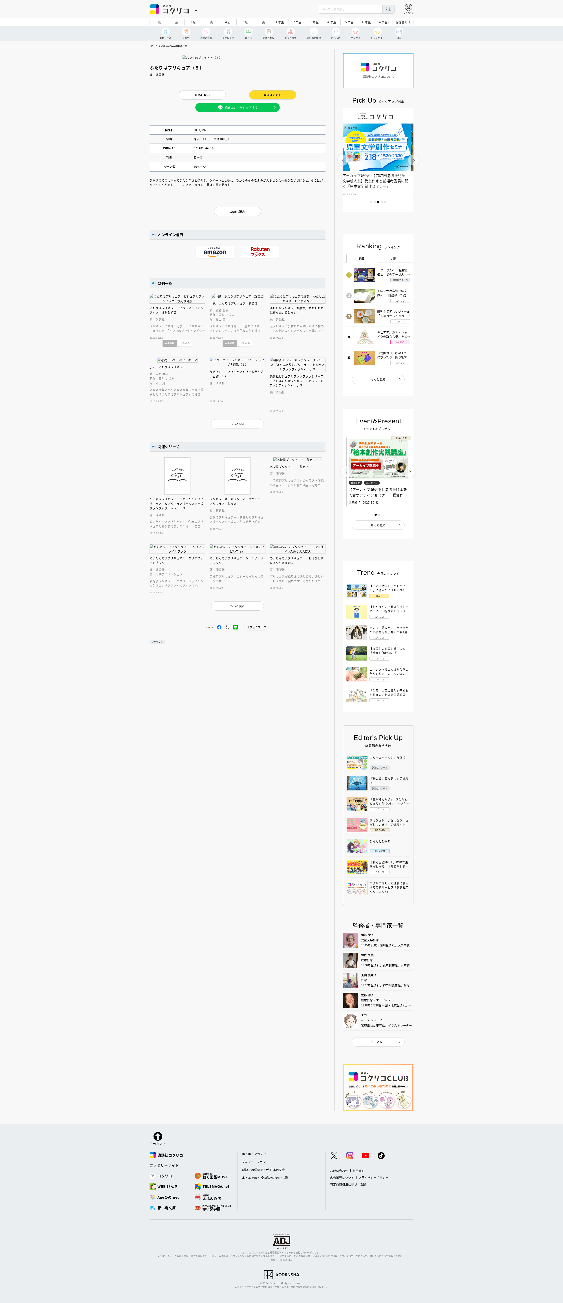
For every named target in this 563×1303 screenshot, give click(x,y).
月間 (394, 258)
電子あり (169, 343)
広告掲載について (342, 1177)
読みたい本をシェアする (241, 107)
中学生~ (383, 22)
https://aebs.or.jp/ (281, 1259)
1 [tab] (371, 202)
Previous (343, 160)
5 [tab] (385, 202)
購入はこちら (273, 95)
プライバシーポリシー (373, 1177)
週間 (362, 258)
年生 (280, 21)
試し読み (185, 343)
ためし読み (202, 95)
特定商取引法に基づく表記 (348, 1184)
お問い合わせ (339, 1170)
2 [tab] (375, 202)
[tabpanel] (378, 160)
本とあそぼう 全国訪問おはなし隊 (265, 1178)
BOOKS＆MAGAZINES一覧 (173, 45)
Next (413, 160)
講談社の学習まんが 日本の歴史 (263, 1170)
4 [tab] (382, 202)
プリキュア (157, 641)
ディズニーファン (254, 1162)
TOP (152, 45)
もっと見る (378, 379)
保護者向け (403, 22)
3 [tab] (378, 202)
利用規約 (359, 1170)
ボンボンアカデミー (255, 1154)
